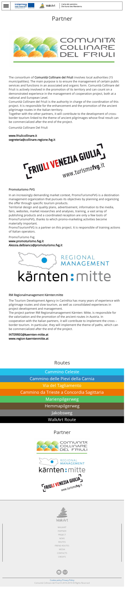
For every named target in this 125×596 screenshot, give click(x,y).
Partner (62, 531)
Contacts (62, 553)
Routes (62, 542)
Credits (62, 556)
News (62, 538)
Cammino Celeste (62, 372)
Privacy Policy (68, 580)
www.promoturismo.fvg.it (26, 241)
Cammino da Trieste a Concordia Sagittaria (62, 392)
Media (62, 549)
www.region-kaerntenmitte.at (28, 338)
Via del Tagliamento (62, 385)
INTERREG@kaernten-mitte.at (28, 334)
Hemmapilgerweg (62, 406)
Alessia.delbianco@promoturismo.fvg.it (35, 245)
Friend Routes (62, 545)
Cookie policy (56, 580)
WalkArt (62, 527)
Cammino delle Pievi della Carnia (62, 378)
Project (62, 534)
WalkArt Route (62, 419)
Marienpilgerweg (62, 399)
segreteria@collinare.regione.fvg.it (32, 140)
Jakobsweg (62, 413)
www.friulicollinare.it (23, 136)
